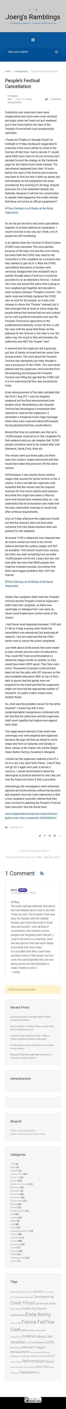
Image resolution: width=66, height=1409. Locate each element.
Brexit (13, 1167)
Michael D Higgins (34, 1347)
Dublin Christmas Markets (22, 1130)
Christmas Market (23, 1297)
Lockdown (37, 1342)
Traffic (13, 1254)
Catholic (14, 1170)
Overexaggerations (19, 1231)
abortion (14, 1292)
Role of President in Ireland (34, 850)
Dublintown (17, 1315)
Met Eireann (16, 1347)
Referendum (33, 1361)
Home (7, 71)
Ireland (28, 1336)
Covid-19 (14, 1177)
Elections (14, 1194)
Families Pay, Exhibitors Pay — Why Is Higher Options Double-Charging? (30, 1037)
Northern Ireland (38, 1356)
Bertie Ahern (28, 1292)
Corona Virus (16, 1174)
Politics (13, 1234)
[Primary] (33, 39)
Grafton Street (40, 1330)
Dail (31, 1303)
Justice (13, 1217)
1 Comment (55, 99)
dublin (52, 1303)
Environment (16, 1200)
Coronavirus (43, 1296)
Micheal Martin (20, 1352)
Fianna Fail (33, 1322)
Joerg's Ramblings (33, 17)
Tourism (14, 1251)
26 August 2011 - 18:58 (23, 893)
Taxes (13, 1247)
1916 (12, 1164)
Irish (12, 1214)
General (14, 1207)
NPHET (51, 1356)
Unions (13, 1261)
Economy (14, 1187)
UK (38, 1373)
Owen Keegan (16, 1362)
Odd (12, 1224)
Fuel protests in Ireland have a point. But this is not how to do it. (31, 1028)
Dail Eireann (41, 1303)
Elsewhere (15, 1197)
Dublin (13, 1180)
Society (14, 1241)
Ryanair (50, 1361)
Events (13, 1204)
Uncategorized (21, 71)
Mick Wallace (35, 1352)
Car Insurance (48, 1292)
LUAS (49, 1342)
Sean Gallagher (16, 1367)
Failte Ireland (15, 1323)
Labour (40, 1336)
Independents (15, 1337)
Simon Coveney (29, 1367)
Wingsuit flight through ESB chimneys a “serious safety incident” (31, 1056)
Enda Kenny (38, 1314)
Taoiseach (15, 1244)
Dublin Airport (16, 1309)
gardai (31, 1330)
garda (24, 1330)
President (14, 1237)
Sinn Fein (42, 1367)
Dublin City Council (19, 1184)
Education (15, 1191)
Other (13, 1227)
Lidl (28, 1342)
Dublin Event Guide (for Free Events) (27, 1134)
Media (13, 1221)
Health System (17, 1211)
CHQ (12, 1297)
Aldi (21, 1292)
